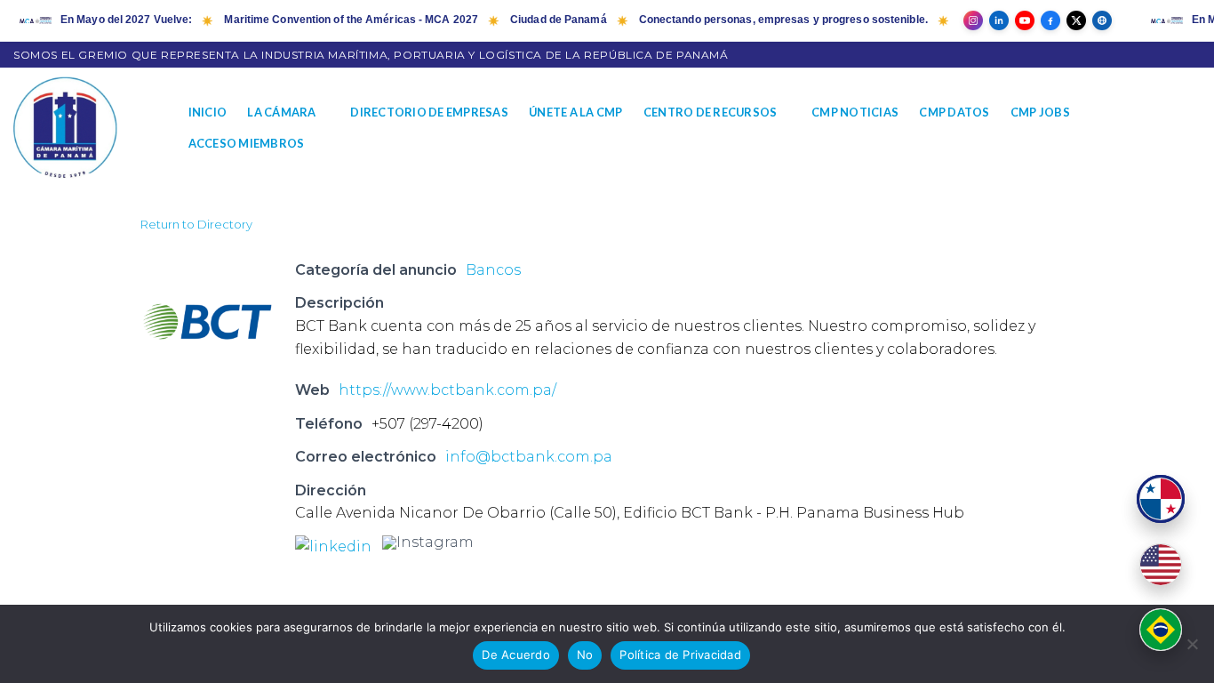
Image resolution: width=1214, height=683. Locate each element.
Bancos (493, 269)
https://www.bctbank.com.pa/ (447, 390)
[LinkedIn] (999, 20)
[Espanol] (1160, 499)
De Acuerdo (516, 654)
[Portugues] (1160, 629)
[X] (1076, 20)
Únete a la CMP (576, 112)
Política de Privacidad (680, 654)
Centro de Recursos (710, 112)
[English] (1160, 564)
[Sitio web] (1102, 20)
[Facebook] (1050, 20)
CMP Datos (954, 112)
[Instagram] (973, 20)
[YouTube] (1024, 20)
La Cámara (281, 112)
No (585, 654)
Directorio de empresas (429, 112)
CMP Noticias (855, 112)
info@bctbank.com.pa (528, 456)
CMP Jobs (1040, 112)
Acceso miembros (246, 143)
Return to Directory (196, 224)
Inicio (208, 112)
